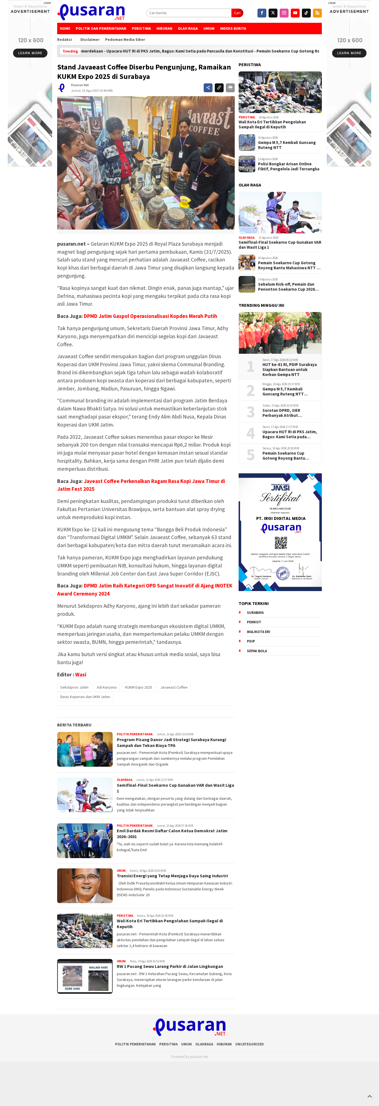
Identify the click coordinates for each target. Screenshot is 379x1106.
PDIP (251, 641)
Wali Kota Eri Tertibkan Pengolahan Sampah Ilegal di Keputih (272, 124)
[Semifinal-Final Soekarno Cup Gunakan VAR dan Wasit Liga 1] (280, 212)
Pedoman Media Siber (125, 39)
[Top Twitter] (273, 13)
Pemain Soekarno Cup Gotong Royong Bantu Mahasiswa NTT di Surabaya (309, 51)
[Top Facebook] (261, 13)
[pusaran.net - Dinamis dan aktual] (91, 12)
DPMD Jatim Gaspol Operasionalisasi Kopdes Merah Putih (150, 316)
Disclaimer (90, 39)
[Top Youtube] (295, 13)
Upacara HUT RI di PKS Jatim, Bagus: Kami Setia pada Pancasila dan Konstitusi (162, 51)
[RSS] (317, 13)
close (47, 3)
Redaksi (64, 39)
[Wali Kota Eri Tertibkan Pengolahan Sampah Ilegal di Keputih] (280, 92)
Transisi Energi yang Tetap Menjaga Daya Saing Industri (172, 875)
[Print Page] (230, 87)
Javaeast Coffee (174, 687)
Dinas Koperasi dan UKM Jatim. (85, 696)
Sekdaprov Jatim (74, 687)
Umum (208, 28)
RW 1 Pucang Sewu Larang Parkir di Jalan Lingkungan (170, 966)
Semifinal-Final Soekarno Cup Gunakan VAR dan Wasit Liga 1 (280, 245)
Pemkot (254, 622)
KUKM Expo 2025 (138, 687)
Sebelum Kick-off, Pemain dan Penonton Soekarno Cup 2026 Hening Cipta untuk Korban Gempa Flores (286, 287)
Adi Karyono (107, 687)
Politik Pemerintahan (135, 734)
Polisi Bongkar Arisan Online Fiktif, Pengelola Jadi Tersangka (288, 166)
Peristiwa (141, 28)
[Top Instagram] (284, 13)
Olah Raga (188, 28)
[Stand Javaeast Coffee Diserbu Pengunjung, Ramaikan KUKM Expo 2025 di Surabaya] (146, 163)
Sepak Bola (257, 651)
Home (65, 28)
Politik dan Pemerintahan (101, 28)
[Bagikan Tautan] (208, 87)
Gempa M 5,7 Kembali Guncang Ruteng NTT (287, 145)
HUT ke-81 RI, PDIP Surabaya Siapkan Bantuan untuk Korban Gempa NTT (289, 369)
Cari (237, 12)
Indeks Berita (233, 28)
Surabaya (255, 612)
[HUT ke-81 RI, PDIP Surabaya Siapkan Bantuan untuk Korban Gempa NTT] (280, 333)
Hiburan (164, 28)
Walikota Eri (258, 631)
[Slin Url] (219, 87)
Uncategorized (249, 1044)
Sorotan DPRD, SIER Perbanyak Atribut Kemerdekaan (281, 413)
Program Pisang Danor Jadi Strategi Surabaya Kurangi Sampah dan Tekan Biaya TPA (171, 742)
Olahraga (124, 780)
